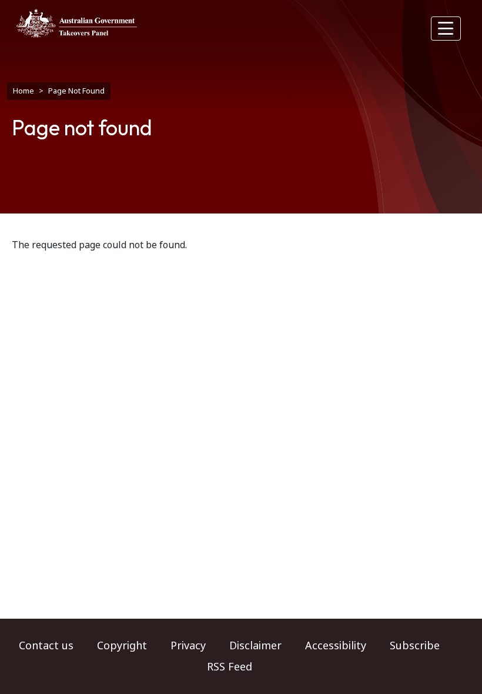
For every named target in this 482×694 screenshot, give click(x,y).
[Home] (76, 23)
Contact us (46, 645)
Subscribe (415, 645)
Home (23, 90)
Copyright (122, 645)
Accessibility (335, 645)
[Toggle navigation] (446, 28)
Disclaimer (255, 645)
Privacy (188, 645)
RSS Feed (229, 667)
